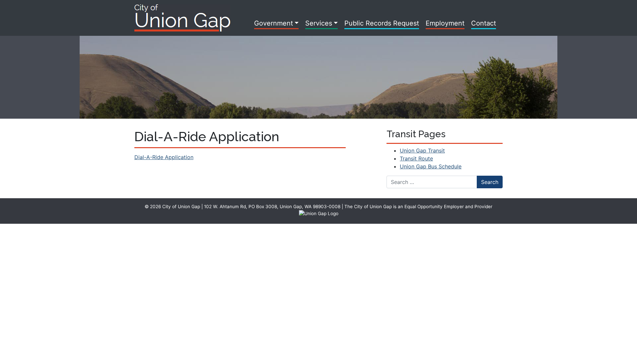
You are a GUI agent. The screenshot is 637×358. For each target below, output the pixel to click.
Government (273, 23)
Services (318, 23)
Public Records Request (381, 23)
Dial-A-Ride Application (163, 157)
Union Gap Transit (422, 150)
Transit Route (416, 158)
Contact (483, 23)
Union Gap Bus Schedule (430, 166)
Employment (445, 23)
